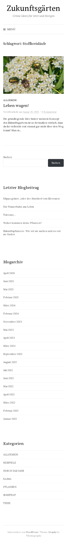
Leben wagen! (16, 105)
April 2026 (9, 273)
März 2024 (9, 305)
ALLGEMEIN (9, 100)
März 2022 (9, 402)
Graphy (52, 532)
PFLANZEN (10, 486)
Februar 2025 (11, 297)
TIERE (7, 503)
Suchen (7, 157)
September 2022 (12, 354)
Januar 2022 (10, 418)
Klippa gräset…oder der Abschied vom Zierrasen (31, 198)
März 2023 (9, 345)
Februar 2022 (11, 410)
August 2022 (10, 362)
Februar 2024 (11, 313)
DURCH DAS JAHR (13, 470)
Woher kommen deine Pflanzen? (22, 222)
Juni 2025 (8, 281)
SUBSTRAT (9, 495)
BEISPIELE (9, 462)
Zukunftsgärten (33, 8)
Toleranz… (9, 214)
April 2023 (9, 337)
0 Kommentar (49, 111)
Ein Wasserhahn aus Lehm (18, 206)
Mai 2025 (8, 289)
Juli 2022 (8, 370)
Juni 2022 (8, 378)
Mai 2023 (8, 329)
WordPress (32, 532)
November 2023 (12, 321)
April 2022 (9, 394)
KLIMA (7, 478)
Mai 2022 (8, 386)
